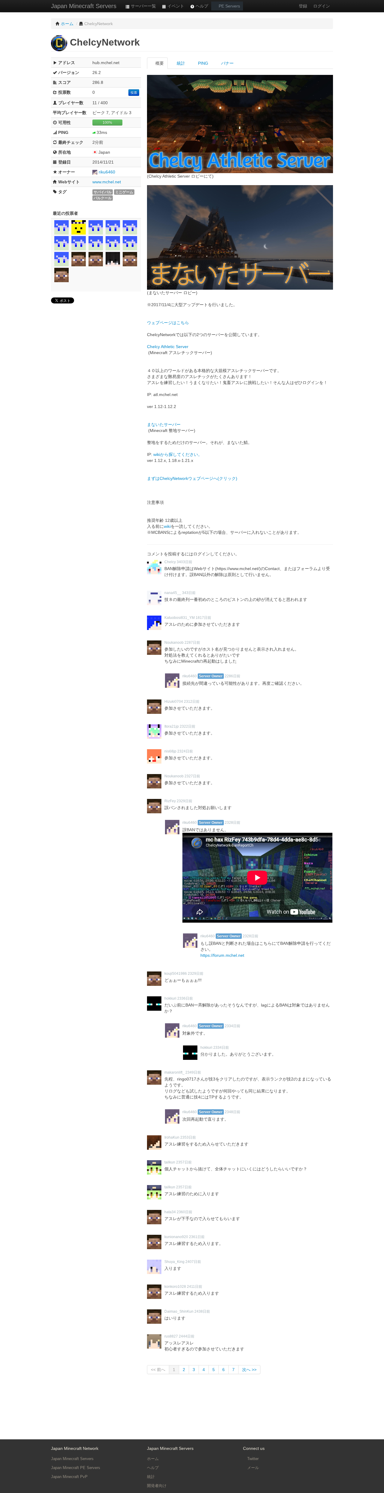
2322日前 (187, 726)
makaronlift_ (174, 1072)
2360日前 (184, 1212)
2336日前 (185, 998)
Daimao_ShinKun (179, 1311)
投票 (133, 92)
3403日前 (184, 562)
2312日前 (192, 701)
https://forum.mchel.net (222, 955)
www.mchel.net (106, 181)
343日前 (189, 593)
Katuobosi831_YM (179, 618)
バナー (227, 63)
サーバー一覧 (143, 6)
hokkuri (170, 998)
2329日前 (184, 801)
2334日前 (232, 1026)
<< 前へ (158, 1369)
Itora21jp (171, 726)
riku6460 (107, 172)
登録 (303, 6)
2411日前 (194, 1287)
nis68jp (170, 751)
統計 (180, 63)
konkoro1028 (175, 1287)
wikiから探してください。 (177, 454)
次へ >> (249, 1369)
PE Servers (229, 6)
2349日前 (193, 1072)
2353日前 (188, 1137)
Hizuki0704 (173, 701)
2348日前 (232, 1112)
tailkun (169, 1162)
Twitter (252, 1458)
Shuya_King (174, 1262)
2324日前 (185, 751)
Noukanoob (174, 642)
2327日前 (192, 776)
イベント (175, 6)
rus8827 (171, 1336)
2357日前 (184, 1162)
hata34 (170, 1212)
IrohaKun (171, 1137)
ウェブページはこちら (168, 322)
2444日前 (186, 1336)
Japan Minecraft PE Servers (75, 1467)
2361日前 (197, 1237)
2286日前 (232, 676)
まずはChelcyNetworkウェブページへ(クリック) (192, 478)
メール (252, 1467)
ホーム (153, 1458)
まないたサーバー (164, 424)
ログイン (321, 6)
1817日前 (203, 618)
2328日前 (232, 822)
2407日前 (193, 1262)
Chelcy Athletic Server (167, 346)
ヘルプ (201, 6)
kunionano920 (176, 1237)
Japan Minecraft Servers (83, 6)
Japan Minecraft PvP (69, 1476)
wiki (167, 526)
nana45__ (172, 593)
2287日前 (192, 642)
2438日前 (202, 1311)
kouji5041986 (175, 973)
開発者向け (156, 1485)
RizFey (170, 801)
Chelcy (170, 562)
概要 (159, 63)
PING (202, 63)
